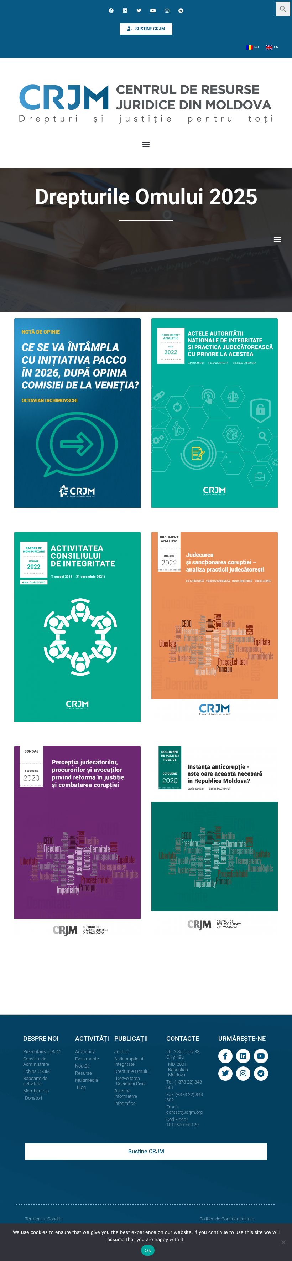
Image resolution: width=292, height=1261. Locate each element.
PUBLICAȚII (131, 1038)
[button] (283, 8)
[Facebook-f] (225, 1056)
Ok (148, 1250)
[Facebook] (111, 10)
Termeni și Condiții (43, 1218)
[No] (283, 1242)
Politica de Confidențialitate (226, 1218)
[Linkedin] (125, 10)
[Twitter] (139, 10)
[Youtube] (153, 10)
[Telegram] (181, 10)
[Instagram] (167, 10)
